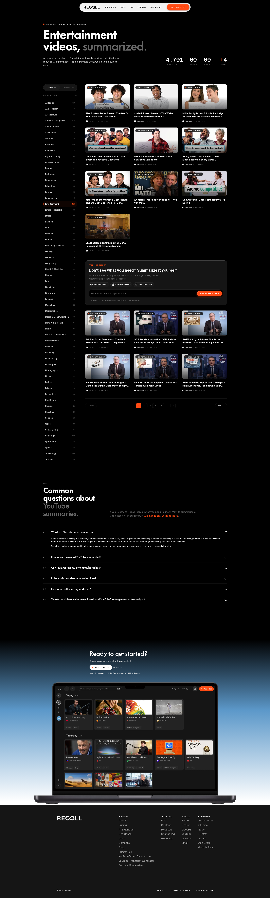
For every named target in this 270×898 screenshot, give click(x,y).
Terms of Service (181, 890)
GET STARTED (102, 667)
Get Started (178, 7)
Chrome (203, 825)
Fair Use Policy (204, 890)
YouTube (186, 834)
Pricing (142, 7)
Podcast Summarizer (131, 865)
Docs (123, 7)
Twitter (186, 820)
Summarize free (209, 293)
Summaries (125, 852)
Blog (121, 847)
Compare (124, 843)
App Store (204, 843)
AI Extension (126, 829)
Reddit (185, 825)
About (122, 820)
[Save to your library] (126, 87)
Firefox (202, 834)
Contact (166, 825)
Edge (201, 829)
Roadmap (167, 838)
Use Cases (110, 7)
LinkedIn (186, 838)
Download (156, 7)
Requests (166, 829)
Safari (202, 838)
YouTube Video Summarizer (135, 856)
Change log (168, 834)
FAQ (132, 7)
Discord (186, 829)
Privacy (161, 890)
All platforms (205, 820)
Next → (221, 405)
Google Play (205, 847)
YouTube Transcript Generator (136, 861)
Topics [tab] (51, 87)
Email (185, 843)
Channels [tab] (68, 87)
